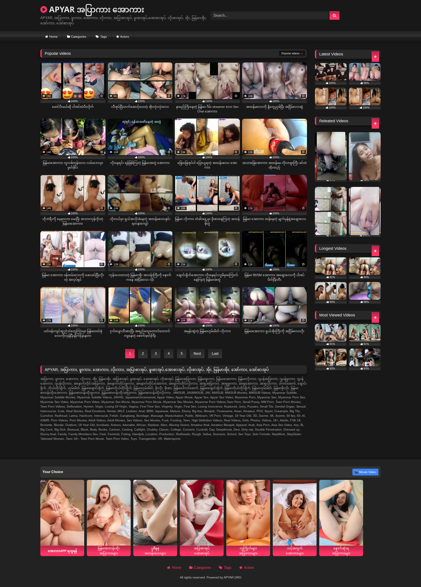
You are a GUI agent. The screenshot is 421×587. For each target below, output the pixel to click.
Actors (124, 36)
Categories (78, 36)
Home (53, 36)
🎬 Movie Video (365, 472)
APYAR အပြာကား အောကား (95, 9)
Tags (103, 36)
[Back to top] (407, 574)
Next (197, 353)
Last (215, 353)
